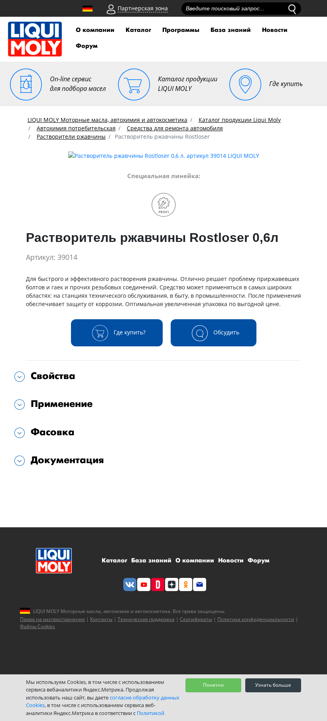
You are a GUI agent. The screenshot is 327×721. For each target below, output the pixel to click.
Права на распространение (52, 619)
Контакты (101, 619)
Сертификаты (196, 619)
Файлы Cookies (37, 626)
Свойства (53, 376)
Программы (180, 30)
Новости (275, 30)
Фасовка (53, 432)
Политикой (150, 713)
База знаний (231, 30)
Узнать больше (273, 685)
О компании (95, 30)
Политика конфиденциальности (255, 619)
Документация (67, 460)
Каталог (138, 30)
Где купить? (129, 332)
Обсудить (225, 332)
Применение (62, 404)
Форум (87, 46)
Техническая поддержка (146, 619)
